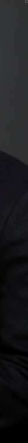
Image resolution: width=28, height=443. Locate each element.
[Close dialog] (26, 1)
